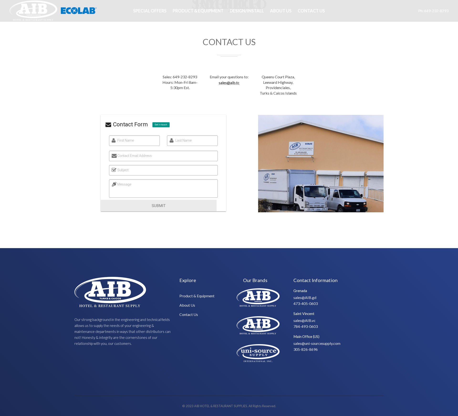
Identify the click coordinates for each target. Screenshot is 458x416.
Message (124, 184)
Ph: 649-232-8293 (433, 10)
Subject (123, 170)
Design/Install (247, 10)
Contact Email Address (134, 156)
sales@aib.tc (229, 82)
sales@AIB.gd (304, 297)
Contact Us (311, 10)
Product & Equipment (198, 10)
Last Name (183, 140)
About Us (280, 10)
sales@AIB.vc (304, 320)
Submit (159, 205)
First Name (125, 140)
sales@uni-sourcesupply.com (316, 343)
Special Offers (150, 10)
